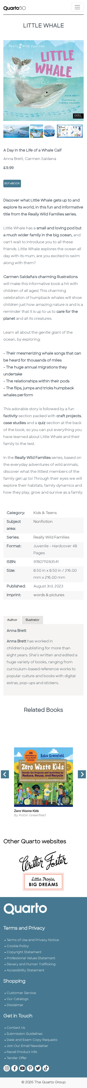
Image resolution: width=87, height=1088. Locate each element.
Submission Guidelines (24, 1034)
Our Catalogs (17, 999)
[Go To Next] (80, 776)
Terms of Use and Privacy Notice (33, 940)
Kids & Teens (45, 513)
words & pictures (48, 595)
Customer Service (21, 993)
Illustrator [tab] (32, 620)
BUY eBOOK (12, 183)
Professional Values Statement (31, 958)
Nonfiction (43, 522)
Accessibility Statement (25, 970)
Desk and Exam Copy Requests (32, 1040)
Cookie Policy (18, 946)
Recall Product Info (22, 1052)
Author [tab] (12, 620)
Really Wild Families (51, 537)
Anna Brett (16, 631)
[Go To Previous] (3, 776)
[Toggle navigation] (77, 7)
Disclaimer (15, 1005)
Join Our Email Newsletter (27, 1046)
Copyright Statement (24, 952)
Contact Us (16, 1028)
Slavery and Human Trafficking (31, 964)
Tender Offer (17, 1058)
